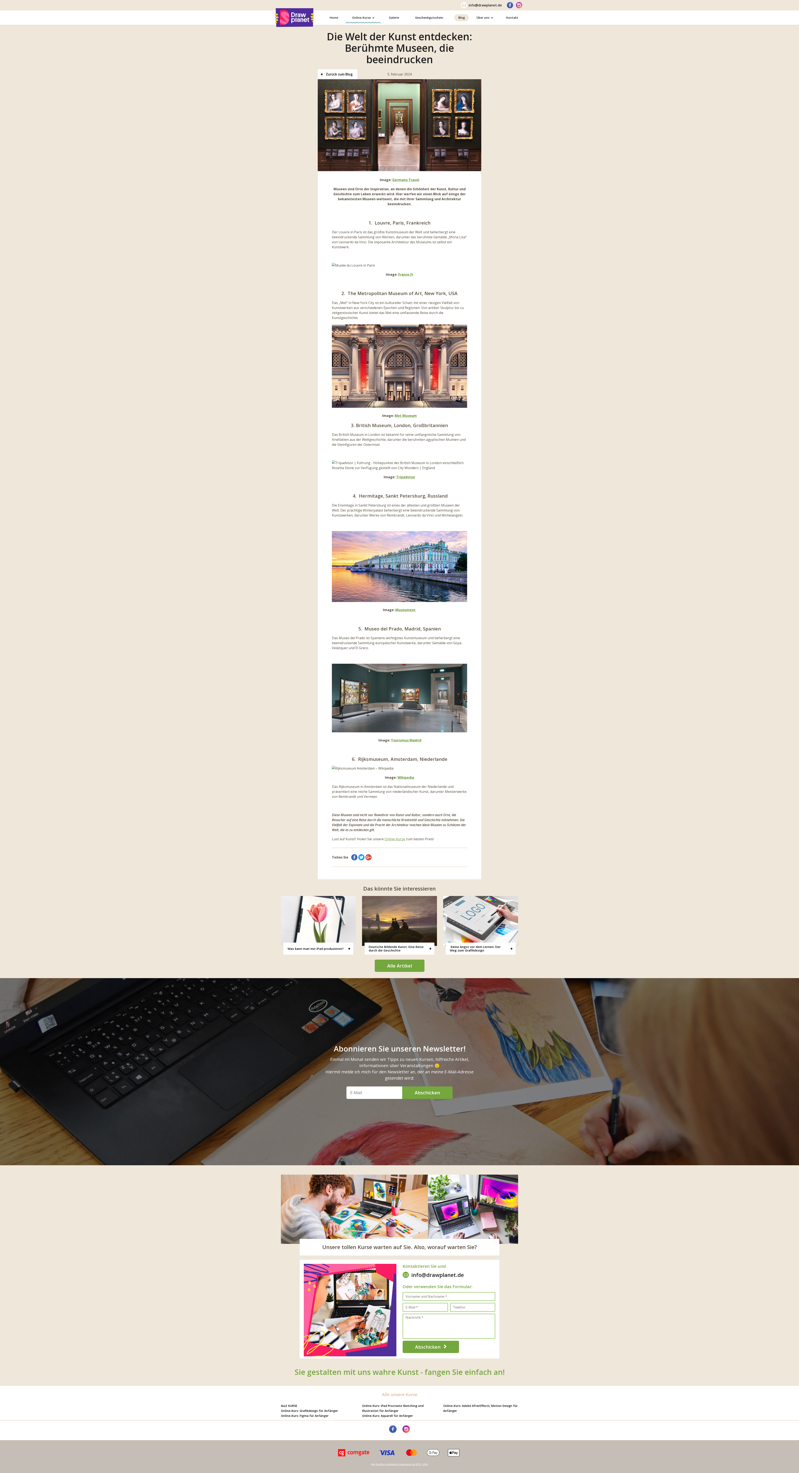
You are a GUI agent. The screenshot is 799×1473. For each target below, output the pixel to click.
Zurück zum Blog (338, 74)
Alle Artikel (399, 966)
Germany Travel (405, 180)
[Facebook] (510, 5)
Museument (405, 610)
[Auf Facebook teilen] (354, 857)
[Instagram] (519, 5)
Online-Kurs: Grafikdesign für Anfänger (309, 1411)
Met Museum (406, 415)
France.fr (405, 274)
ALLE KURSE (289, 1406)
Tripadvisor (405, 477)
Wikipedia (405, 777)
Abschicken (427, 1092)
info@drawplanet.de (485, 5)
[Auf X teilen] (361, 857)
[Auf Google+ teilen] (368, 857)
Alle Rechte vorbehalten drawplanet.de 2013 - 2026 (399, 1464)
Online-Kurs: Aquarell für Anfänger (387, 1416)
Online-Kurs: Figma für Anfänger (305, 1416)
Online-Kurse (395, 839)
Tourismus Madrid (406, 740)
